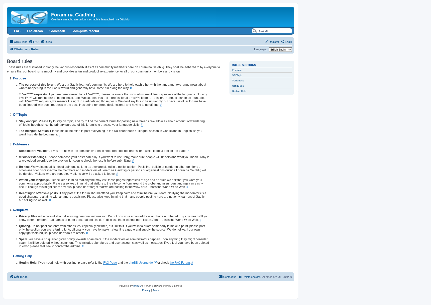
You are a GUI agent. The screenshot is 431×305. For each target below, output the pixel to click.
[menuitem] (34, 42)
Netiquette (238, 85)
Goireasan (57, 31)
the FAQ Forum (180, 262)
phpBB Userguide (141, 262)
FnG (17, 31)
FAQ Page (110, 262)
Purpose (237, 70)
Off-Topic (237, 75)
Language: (260, 49)
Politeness (238, 80)
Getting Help (239, 91)
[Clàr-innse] (29, 16)
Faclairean (35, 31)
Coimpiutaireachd (85, 31)
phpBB (137, 285)
